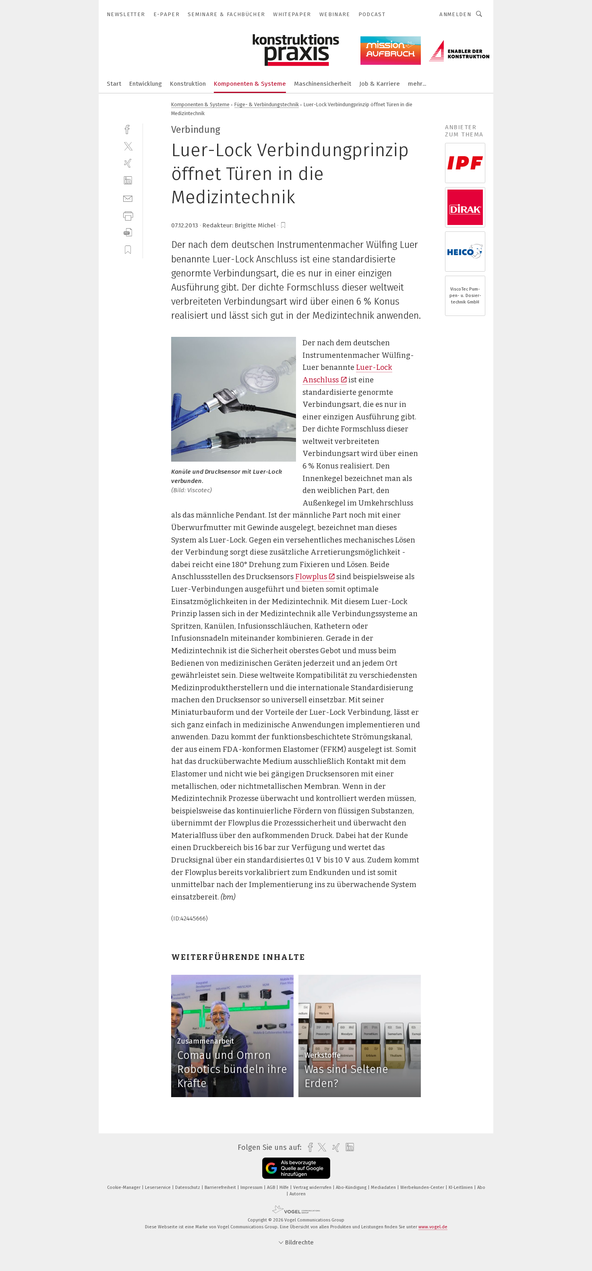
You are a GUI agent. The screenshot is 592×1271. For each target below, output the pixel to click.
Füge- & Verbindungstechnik (266, 104)
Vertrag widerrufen (313, 1187)
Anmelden (455, 14)
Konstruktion (188, 83)
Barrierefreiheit (221, 1187)
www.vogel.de (432, 1227)
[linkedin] (128, 180)
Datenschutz (188, 1187)
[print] (128, 215)
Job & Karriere (379, 83)
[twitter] (128, 146)
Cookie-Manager (124, 1187)
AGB (271, 1187)
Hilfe (284, 1187)
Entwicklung (145, 83)
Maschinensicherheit (322, 83)
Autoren (298, 1194)
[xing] (128, 163)
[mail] (128, 198)
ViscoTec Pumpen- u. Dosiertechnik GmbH (465, 296)
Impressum (252, 1187)
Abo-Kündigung (352, 1187)
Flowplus (311, 576)
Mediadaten (384, 1187)
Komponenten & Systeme (250, 83)
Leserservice (158, 1187)
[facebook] (128, 129)
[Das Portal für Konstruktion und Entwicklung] (114, 83)
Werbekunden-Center (422, 1187)
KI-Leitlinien (461, 1187)
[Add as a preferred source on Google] (296, 1168)
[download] (128, 232)
